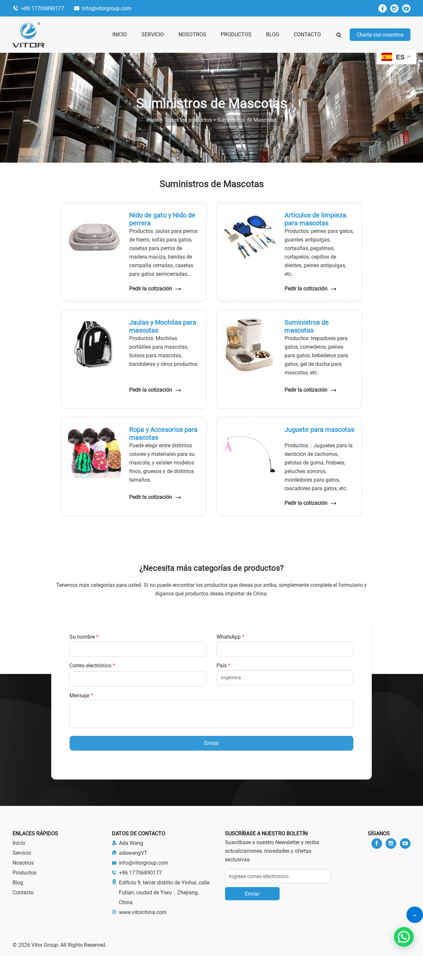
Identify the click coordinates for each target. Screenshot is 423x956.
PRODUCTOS (236, 34)
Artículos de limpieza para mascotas (315, 219)
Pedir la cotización (150, 288)
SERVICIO (152, 34)
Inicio (19, 843)
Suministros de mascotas (307, 326)
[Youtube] (405, 843)
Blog (18, 882)
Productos (24, 873)
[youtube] (406, 8)
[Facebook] (382, 8)
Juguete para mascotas (319, 429)
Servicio (22, 853)
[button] (404, 937)
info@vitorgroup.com (106, 8)
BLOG (272, 34)
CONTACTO (307, 34)
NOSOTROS (192, 34)
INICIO (119, 34)
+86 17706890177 (42, 8)
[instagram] (394, 8)
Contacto (23, 892)
